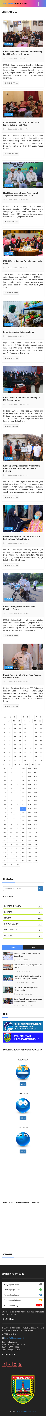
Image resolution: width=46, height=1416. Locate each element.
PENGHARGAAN (22, 930)
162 (29, 805)
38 (30, 733)
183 (11, 820)
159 (11, 805)
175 (35, 812)
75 (15, 753)
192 (29, 824)
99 (15, 765)
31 (36, 729)
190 (17, 824)
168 (29, 808)
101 (26, 765)
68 (20, 749)
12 (19, 721)
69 (25, 749)
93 (25, 761)
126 (29, 781)
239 (23, 856)
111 (11, 773)
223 (35, 844)
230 (4, 852)
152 (4, 801)
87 (36, 757)
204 (29, 832)
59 (15, 745)
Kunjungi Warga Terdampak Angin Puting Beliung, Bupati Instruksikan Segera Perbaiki (21, 468)
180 (29, 816)
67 (15, 749)
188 (4, 824)
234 (29, 852)
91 (15, 761)
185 (23, 820)
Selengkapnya (12, 83)
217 (35, 840)
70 (30, 749)
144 (29, 792)
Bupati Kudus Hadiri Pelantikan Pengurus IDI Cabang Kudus (22, 399)
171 (11, 812)
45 (25, 737)
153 (11, 801)
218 (4, 844)
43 (15, 737)
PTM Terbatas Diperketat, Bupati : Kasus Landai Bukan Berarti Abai (21, 123)
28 (20, 729)
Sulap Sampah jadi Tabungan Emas (18, 332)
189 (11, 824)
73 (4, 753)
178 (17, 816)
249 (11, 864)
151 (35, 797)
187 (35, 820)
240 (29, 856)
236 (4, 856)
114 (29, 773)
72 (41, 749)
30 (30, 729)
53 (25, 741)
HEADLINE (22, 936)
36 (20, 733)
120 (29, 777)
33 (4, 733)
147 (11, 797)
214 (17, 840)
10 (9, 721)
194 (4, 828)
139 (35, 788)
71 (36, 749)
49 (4, 741)
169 (35, 808)
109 (35, 769)
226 (17, 848)
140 (4, 792)
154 (17, 801)
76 (20, 753)
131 (23, 785)
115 (35, 773)
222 (29, 844)
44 (20, 737)
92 (20, 761)
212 (4, 840)
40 (41, 733)
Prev (4, 717)
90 (9, 761)
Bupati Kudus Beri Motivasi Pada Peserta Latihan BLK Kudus (22, 676)
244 (17, 860)
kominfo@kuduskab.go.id (14, 1338)
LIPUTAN (9, 44)
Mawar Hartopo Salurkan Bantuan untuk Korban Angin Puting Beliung (21, 537)
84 (20, 757)
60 (20, 745)
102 (32, 765)
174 (29, 812)
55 (36, 741)
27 (15, 729)
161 (23, 805)
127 (35, 781)
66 (9, 749)
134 (4, 788)
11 (14, 721)
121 (35, 777)
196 (17, 828)
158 (4, 805)
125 (23, 781)
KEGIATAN (22, 912)
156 (29, 801)
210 (29, 836)
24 (41, 725)
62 (30, 745)
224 (4, 848)
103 (39, 765)
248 (4, 864)
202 (17, 832)
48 (41, 737)
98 (9, 765)
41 (4, 737)
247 (35, 860)
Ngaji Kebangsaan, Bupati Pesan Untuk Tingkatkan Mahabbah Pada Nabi (20, 194)
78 (30, 753)
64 (41, 745)
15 (35, 721)
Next (17, 864)
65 (4, 749)
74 (9, 753)
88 (41, 757)
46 (30, 737)
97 (4, 765)
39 (36, 733)
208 (17, 836)
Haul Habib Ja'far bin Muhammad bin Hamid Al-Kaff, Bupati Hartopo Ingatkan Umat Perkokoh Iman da (27, 979)
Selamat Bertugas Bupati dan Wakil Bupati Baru (27, 955)
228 (29, 848)
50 (9, 741)
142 (17, 792)
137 (23, 788)
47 (36, 737)
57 (4, 745)
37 (25, 733)
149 (23, 797)
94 (30, 761)
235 (35, 852)
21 (25, 725)
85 (25, 757)
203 (23, 832)
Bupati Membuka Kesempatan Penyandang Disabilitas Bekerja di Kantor (22, 53)
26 (9, 729)
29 (25, 729)
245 (23, 860)
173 (23, 812)
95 (36, 761)
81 (4, 757)
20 (20, 725)
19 (15, 725)
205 (35, 832)
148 (17, 797)
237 (11, 856)
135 (11, 788)
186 (29, 820)
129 (11, 785)
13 (24, 721)
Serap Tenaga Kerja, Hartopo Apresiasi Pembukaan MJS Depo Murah (28, 1000)
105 (11, 769)
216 (29, 840)
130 (17, 785)
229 (35, 848)
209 (23, 836)
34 (9, 733)
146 (4, 797)
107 (23, 769)
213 (11, 840)
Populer (12, 947)
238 (17, 856)
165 (11, 808)
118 (17, 777)
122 (4, 781)
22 (30, 725)
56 (41, 741)
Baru (33, 947)
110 (4, 773)
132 (29, 785)
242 (4, 860)
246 (29, 860)
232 (17, 852)
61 (25, 745)
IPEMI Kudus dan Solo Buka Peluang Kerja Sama (22, 262)
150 (29, 797)
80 (41, 753)
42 (9, 737)
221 (23, 844)
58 (9, 745)
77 (25, 753)
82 (9, 757)
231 (11, 852)
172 (17, 812)
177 (11, 816)
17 (4, 725)
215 (23, 840)
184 (17, 820)
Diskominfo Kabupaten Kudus (26, 1411)
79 (36, 753)
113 (23, 773)
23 (36, 725)
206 (4, 836)
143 (23, 792)
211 (35, 836)
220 (17, 844)
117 (11, 777)
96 (41, 761)
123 (11, 781)
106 (17, 769)
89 (4, 761)
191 (23, 824)
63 (36, 745)
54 (30, 741)
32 (41, 729)
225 (11, 848)
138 (29, 788)
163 (35, 805)
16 (40, 721)
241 (35, 856)
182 (4, 820)
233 (23, 852)
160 (17, 805)
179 (23, 816)
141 (11, 792)
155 (23, 801)
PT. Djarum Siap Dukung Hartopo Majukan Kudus (26, 989)
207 (11, 836)
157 (35, 801)
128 (4, 785)
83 (15, 757)
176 (4, 816)
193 (35, 824)
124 (17, 781)
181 (35, 816)
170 (4, 812)
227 (23, 848)
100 (20, 765)
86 (30, 757)
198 (29, 828)
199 (35, 828)
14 (30, 721)
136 (17, 788)
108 (29, 769)
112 (17, 773)
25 (4, 729)
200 (4, 832)
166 (17, 808)
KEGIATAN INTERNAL (22, 906)
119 (23, 777)
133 (35, 785)
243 (11, 860)
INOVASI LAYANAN (22, 924)
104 (4, 769)
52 (20, 741)
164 (4, 808)
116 (4, 777)
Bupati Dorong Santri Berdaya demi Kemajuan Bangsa (19, 608)
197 (23, 828)
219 (11, 844)
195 (11, 828)
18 (9, 725)
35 (15, 733)
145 (35, 792)
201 (11, 832)
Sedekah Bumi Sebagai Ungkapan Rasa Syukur (28, 966)
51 (15, 741)
